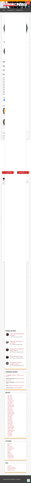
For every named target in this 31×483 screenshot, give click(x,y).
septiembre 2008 (10, 430)
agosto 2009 (10, 414)
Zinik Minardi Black (18, 387)
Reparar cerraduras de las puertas (16, 385)
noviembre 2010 (10, 406)
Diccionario (9, 449)
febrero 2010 (10, 410)
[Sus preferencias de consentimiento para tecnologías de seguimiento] (28, 480)
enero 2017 (9, 395)
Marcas (9, 452)
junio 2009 (9, 417)
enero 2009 (9, 424)
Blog (8, 445)
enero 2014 (9, 399)
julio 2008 (9, 433)
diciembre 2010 (10, 405)
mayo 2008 (9, 435)
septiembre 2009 (10, 413)
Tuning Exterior (19, 10)
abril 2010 (9, 408)
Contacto (27, 0)
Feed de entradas (11, 467)
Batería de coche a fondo (16, 356)
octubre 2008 (10, 428)
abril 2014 (9, 396)
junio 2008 (9, 434)
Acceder (9, 465)
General (9, 450)
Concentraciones (10, 448)
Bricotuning (9, 446)
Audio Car (9, 443)
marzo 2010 (9, 409)
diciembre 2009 (10, 412)
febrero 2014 (10, 398)
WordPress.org (10, 470)
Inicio (4, 10)
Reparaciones (10, 455)
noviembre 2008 (10, 427)
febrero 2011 (10, 403)
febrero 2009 (10, 423)
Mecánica (9, 453)
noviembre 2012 (10, 401)
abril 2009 (9, 420)
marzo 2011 (9, 402)
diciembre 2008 (10, 426)
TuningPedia (8, 375)
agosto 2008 (10, 431)
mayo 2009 (9, 419)
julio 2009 (9, 416)
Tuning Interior (10, 10)
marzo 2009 (9, 421)
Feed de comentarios (11, 468)
